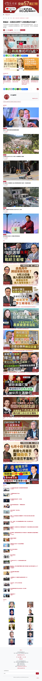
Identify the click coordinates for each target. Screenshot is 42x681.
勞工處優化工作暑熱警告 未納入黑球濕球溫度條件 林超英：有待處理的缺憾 (25, 82)
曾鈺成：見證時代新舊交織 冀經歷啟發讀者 (7, 82)
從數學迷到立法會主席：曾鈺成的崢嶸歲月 (17, 543)
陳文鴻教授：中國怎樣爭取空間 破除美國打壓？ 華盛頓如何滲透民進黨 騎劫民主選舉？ (19, 395)
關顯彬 (11, 511)
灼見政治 (23, 30)
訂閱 (37, 673)
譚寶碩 (11, 494)
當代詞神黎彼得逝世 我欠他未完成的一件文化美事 (18, 588)
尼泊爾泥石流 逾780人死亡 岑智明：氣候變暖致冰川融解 (13, 156)
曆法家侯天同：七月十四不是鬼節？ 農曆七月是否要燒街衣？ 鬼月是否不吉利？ (17, 462)
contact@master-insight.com (22, 666)
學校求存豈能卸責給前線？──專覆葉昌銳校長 (17, 504)
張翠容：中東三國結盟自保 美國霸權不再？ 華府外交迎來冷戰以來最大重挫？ (22, 515)
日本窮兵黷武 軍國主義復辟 (14, 571)
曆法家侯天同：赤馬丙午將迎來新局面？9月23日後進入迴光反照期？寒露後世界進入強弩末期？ (20, 285)
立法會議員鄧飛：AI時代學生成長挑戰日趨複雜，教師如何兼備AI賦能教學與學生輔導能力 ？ (20, 306)
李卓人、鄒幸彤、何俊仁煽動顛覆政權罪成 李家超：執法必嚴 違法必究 (21, 521)
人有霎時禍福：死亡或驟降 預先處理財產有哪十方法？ (19, 577)
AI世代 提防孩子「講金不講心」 (15, 510)
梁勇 (11, 561)
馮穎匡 (11, 583)
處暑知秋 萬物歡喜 (13, 538)
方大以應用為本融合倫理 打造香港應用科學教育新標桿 (19, 487)
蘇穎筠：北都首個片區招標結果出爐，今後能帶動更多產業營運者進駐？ (16, 328)
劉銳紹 (15, 32)
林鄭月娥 (8, 32)
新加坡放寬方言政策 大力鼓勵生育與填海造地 (11, 236)
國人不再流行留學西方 (14, 549)
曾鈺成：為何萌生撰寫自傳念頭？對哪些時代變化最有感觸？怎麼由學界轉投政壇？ (18, 350)
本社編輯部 (10, 30)
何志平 (11, 539)
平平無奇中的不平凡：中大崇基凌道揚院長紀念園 (18, 560)
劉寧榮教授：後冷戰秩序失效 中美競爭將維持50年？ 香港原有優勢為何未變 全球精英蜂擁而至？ (20, 440)
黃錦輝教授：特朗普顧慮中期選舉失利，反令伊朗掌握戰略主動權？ (15, 263)
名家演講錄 (5, 128)
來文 (11, 505)
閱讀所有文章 (34, 98)
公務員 (5, 32)
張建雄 (11, 550)
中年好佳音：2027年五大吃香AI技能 (16, 582)
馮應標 (11, 555)
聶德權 (12, 32)
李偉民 (11, 578)
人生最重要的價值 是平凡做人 (15, 493)
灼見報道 (4, 234)
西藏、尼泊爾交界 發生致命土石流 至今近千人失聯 (12, 209)
